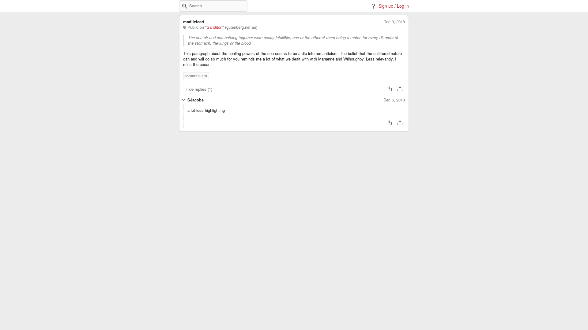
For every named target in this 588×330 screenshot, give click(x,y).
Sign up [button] (386, 6)
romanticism (196, 76)
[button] (184, 6)
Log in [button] (403, 6)
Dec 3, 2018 (394, 21)
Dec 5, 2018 (394, 100)
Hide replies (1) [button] (199, 89)
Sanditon (214, 27)
